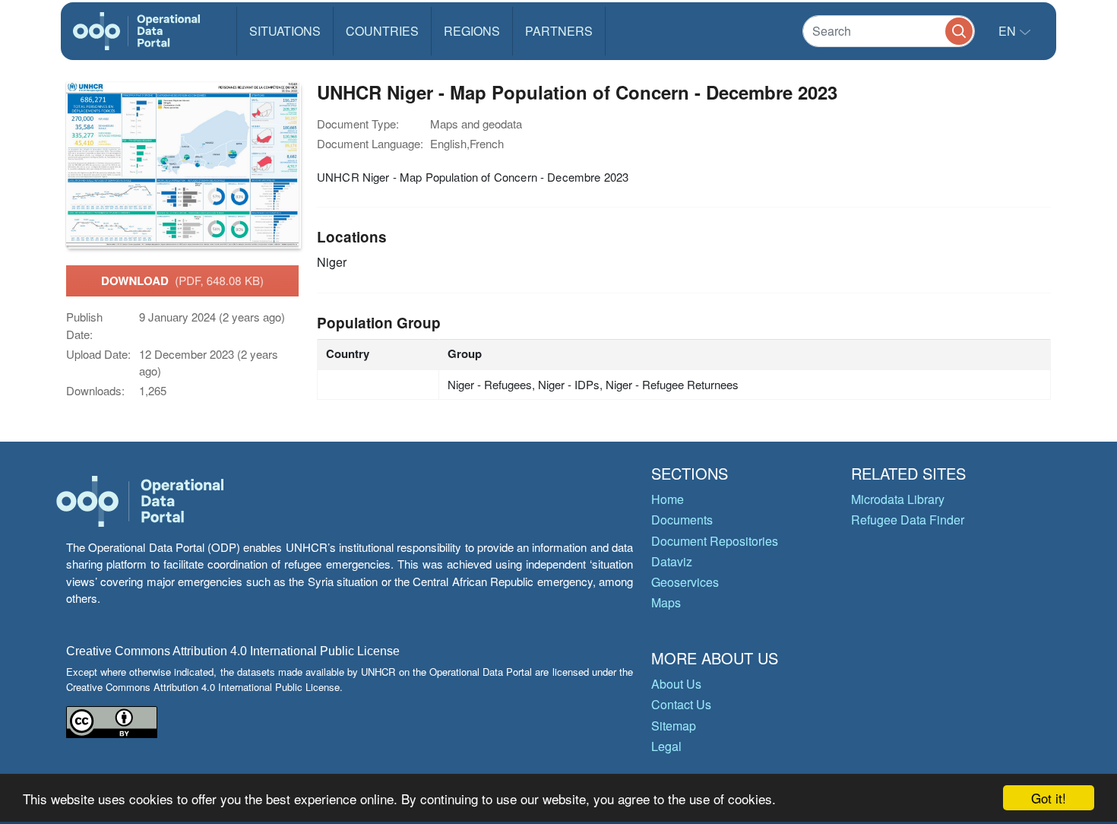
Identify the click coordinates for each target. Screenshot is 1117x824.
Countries (382, 31)
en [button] (1008, 31)
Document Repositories (714, 541)
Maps (666, 602)
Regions (472, 31)
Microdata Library (898, 499)
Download (182, 280)
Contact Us (681, 704)
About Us (676, 683)
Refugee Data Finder (907, 519)
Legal (666, 746)
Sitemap (673, 725)
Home (667, 499)
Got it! (1048, 797)
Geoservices (685, 582)
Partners (559, 31)
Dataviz (671, 561)
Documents (682, 519)
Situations (285, 31)
